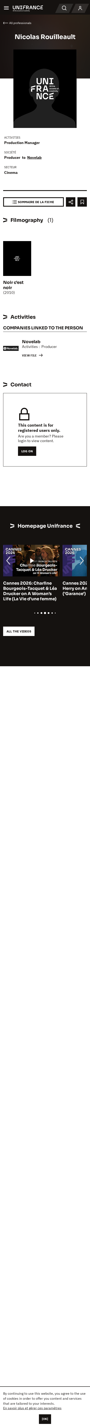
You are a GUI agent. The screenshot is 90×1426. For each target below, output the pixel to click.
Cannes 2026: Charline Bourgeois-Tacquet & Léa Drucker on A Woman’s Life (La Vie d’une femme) (30, 591)
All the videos (18, 631)
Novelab (34, 157)
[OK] (45, 1419)
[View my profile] (80, 8)
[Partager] (70, 202)
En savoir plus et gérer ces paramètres (32, 1408)
